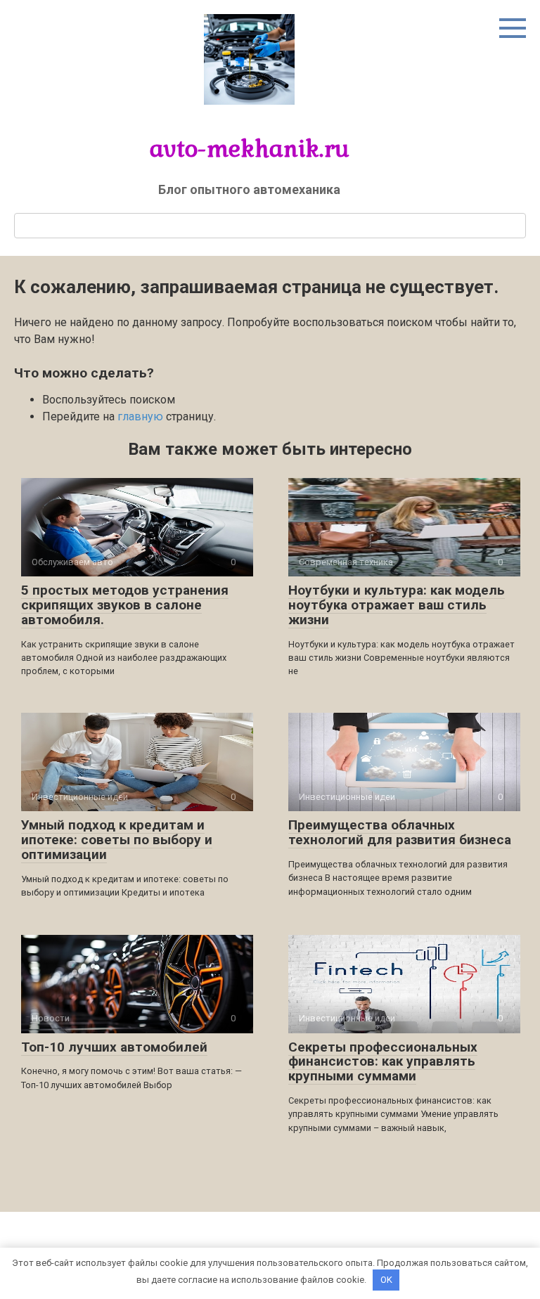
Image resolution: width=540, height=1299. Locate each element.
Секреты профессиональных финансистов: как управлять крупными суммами (382, 1062)
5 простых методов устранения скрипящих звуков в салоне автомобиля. (125, 605)
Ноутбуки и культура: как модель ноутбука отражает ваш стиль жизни (396, 605)
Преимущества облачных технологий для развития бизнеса (399, 832)
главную (140, 416)
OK (386, 1279)
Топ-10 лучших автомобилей (114, 1047)
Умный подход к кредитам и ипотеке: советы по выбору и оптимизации (116, 839)
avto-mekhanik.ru (249, 148)
